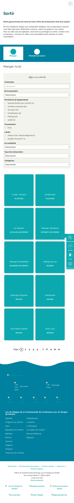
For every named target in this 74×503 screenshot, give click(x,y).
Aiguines (8, 418)
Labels (7, 132)
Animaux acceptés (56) (17, 106)
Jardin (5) (11, 120)
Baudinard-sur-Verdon (14, 430)
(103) (9, 128)
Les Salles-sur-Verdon (35, 430)
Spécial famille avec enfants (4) (21, 103)
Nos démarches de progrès (29, 466)
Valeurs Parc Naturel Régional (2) (21, 135)
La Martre (30, 422)
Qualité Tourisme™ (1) (16, 139)
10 (55, 349)
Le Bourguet (31, 426)
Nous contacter (37, 480)
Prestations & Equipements (16, 100)
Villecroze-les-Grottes (14, 453)
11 (59, 349)
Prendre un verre (37, 56)
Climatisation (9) (14, 113)
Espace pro (61, 466)
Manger (13, 56)
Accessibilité (10, 143)
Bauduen (9, 434)
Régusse (30, 437)
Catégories (9, 161)
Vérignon (9, 449)
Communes (9, 82)
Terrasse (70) (13, 110)
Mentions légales (37, 469)
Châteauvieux (32, 418)
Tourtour (8, 441)
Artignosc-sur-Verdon (14, 422)
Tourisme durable (47, 466)
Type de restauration (13, 152)
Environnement (11, 91)
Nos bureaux (12, 466)
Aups (7, 426)
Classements (10, 124)
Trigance (9, 445)
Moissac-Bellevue (33, 434)
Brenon (8, 437)
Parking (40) (13, 117)
